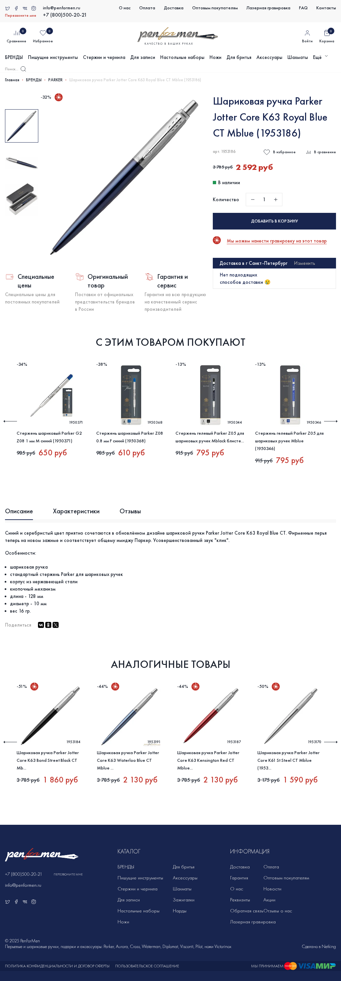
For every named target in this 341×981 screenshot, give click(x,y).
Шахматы (297, 57)
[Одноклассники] (48, 625)
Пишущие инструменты (53, 57)
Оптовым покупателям (215, 8)
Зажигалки (183, 900)
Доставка (173, 8)
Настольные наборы (182, 57)
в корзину (274, 221)
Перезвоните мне (20, 15)
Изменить (304, 263)
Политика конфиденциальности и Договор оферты (57, 966)
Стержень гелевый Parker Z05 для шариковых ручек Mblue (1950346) (289, 440)
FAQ (303, 8)
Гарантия (239, 878)
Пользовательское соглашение (147, 966)
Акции (269, 900)
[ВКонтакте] (41, 625)
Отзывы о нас (277, 911)
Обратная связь (246, 911)
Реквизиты (240, 900)
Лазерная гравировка (268, 8)
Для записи (142, 57)
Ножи (215, 57)
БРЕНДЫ (14, 57)
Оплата (147, 8)
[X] (56, 625)
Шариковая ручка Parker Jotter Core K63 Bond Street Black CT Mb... (48, 760)
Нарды (179, 911)
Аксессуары (269, 57)
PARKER (55, 80)
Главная (12, 80)
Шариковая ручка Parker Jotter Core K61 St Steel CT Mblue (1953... (288, 760)
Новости (272, 889)
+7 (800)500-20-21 (65, 15)
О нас (125, 8)
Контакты (326, 8)
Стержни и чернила (104, 57)
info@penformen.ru (61, 8)
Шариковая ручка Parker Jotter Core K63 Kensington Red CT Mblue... (208, 760)
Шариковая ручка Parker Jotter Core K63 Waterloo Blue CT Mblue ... (128, 760)
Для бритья (238, 57)
